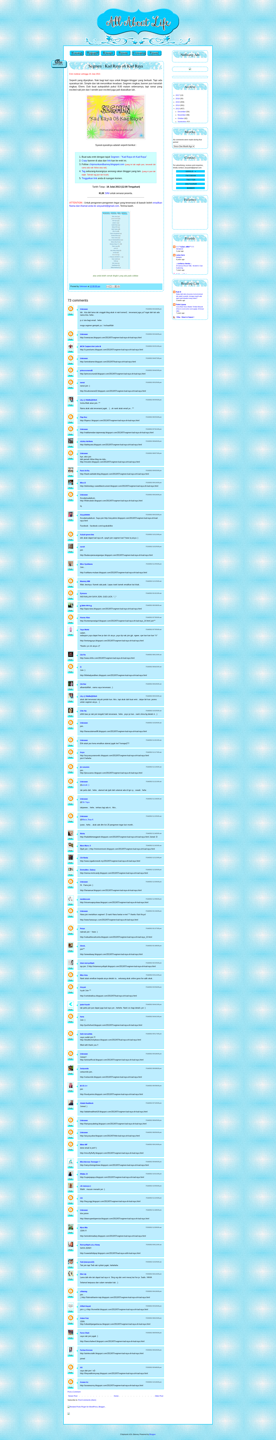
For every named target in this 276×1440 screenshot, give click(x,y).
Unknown (84, 309)
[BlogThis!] (110, 286)
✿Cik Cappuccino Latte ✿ (90, 346)
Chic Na (83, 711)
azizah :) (85, 785)
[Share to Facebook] (115, 286)
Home (116, 1396)
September (182, 122)
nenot (82, 383)
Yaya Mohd (84, 630)
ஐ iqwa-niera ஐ (86, 606)
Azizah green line (87, 535)
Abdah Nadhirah (86, 1103)
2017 (178, 95)
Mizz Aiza (84, 975)
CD (81, 1198)
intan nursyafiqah (87, 963)
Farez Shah (84, 1333)
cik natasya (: (85, 1186)
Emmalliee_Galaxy (87, 870)
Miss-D (83, 483)
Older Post (159, 1396)
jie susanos (84, 767)
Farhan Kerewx (86, 1350)
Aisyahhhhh (85, 515)
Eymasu (83, 593)
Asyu (82, 752)
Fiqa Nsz (83, 417)
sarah (82, 547)
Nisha (82, 834)
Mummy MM (85, 581)
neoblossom (85, 899)
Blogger (152, 1434)
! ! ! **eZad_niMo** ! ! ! (185, 247)
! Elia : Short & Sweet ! (185, 317)
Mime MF (83, 1145)
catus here (180, 255)
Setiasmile (84, 1069)
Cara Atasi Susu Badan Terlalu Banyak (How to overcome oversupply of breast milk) (190, 309)
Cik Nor (83, 684)
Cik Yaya (85, 802)
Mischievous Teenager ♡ (90, 1162)
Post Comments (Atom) (87, 1400)
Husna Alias (85, 618)
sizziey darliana (86, 441)
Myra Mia (84, 1228)
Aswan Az (84, 1382)
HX (81, 1368)
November (182, 115)
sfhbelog (83, 1292)
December (182, 112)
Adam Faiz (84, 1318)
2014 (178, 105)
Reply (71, 314)
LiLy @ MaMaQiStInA (88, 400)
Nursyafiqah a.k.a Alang (90, 1245)
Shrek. (82, 946)
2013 (178, 109)
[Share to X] (113, 286)
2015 (178, 102)
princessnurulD (86, 371)
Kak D (178, 292)
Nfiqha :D (84, 1174)
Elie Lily (83, 1274)
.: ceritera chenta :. (183, 264)
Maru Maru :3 (85, 846)
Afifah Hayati (85, 1306)
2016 (178, 99)
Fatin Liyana (181, 305)
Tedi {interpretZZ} (87, 1262)
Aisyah (83, 987)
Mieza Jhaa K (87, 820)
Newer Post (72, 1396)
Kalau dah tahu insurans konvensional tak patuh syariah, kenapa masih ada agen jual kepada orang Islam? (189, 296)
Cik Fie (83, 655)
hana (82, 1017)
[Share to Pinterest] (118, 286)
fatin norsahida (86, 1034)
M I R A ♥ (83, 1086)
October (181, 118)
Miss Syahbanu (86, 564)
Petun (82, 929)
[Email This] (107, 286)
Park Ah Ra (84, 471)
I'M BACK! (179, 249)
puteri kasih (85, 1005)
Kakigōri (179, 257)
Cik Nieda (84, 858)
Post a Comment (74, 1392)
